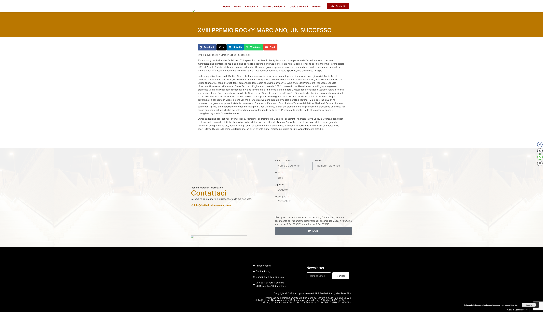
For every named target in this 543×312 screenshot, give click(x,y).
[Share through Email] (540, 163)
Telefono (318, 160)
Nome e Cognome (285, 160)
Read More (514, 305)
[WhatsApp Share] (540, 157)
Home (226, 6)
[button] (207, 47)
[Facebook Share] (540, 144)
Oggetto (279, 184)
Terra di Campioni (272, 6)
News (237, 6)
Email (278, 172)
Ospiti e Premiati (299, 6)
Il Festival (250, 6)
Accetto (529, 305)
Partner (316, 6)
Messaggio (281, 196)
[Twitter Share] (540, 151)
